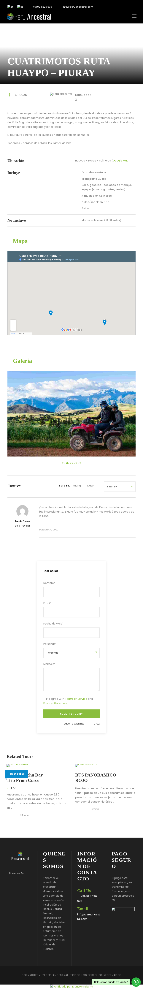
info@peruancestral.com (77, 7)
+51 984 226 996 (42, 7)
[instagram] (135, 7)
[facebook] (117, 7)
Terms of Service (76, 699)
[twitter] (123, 7)
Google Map (120, 160)
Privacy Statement (55, 703)
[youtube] (129, 7)
